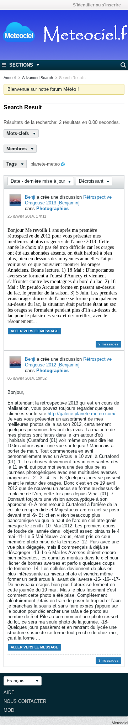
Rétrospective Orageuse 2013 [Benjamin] (68, 199)
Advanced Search (37, 77)
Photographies (52, 208)
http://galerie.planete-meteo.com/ (82, 413)
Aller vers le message (34, 331)
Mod (9, 710)
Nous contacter (25, 701)
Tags (12, 164)
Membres (17, 148)
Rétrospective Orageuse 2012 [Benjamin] (68, 361)
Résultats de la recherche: (31, 122)
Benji (30, 197)
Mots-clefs (18, 133)
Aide (9, 692)
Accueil (10, 77)
